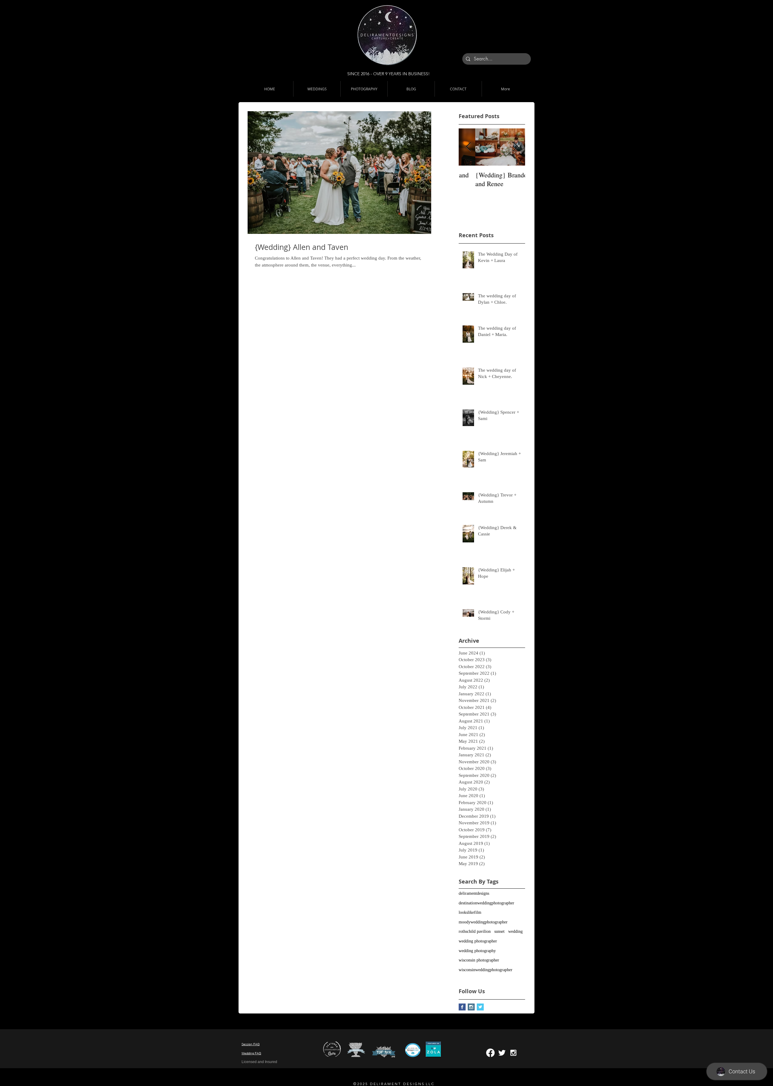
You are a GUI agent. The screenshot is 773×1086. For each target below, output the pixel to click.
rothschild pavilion (475, 931)
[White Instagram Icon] (513, 1053)
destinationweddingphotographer (486, 903)
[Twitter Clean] (502, 1053)
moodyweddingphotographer (483, 922)
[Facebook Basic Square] (462, 1007)
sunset (499, 931)
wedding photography (477, 951)
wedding (515, 931)
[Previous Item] (468, 147)
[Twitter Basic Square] (480, 1007)
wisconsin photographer (479, 960)
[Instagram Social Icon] (471, 1007)
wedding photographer (478, 941)
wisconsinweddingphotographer (485, 970)
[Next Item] (515, 147)
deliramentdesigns (474, 893)
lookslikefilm (470, 912)
